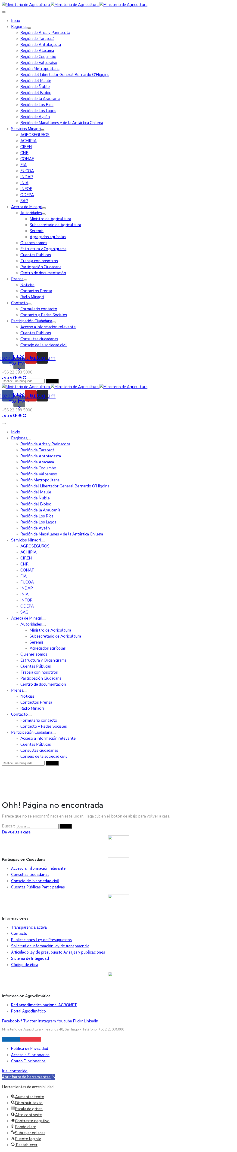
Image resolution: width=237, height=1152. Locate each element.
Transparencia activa (29, 927)
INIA (24, 182)
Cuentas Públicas (35, 255)
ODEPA (27, 195)
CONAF (27, 158)
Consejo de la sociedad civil (43, 345)
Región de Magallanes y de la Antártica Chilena (61, 122)
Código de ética (24, 964)
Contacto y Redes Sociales (43, 315)
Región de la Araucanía (40, 98)
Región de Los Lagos (38, 110)
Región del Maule (35, 80)
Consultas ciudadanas (39, 339)
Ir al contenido (15, 1071)
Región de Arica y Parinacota (45, 32)
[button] (28, 1077)
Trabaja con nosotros (39, 261)
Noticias (27, 285)
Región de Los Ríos (36, 104)
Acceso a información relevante (48, 327)
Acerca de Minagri (26, 207)
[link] (4, 416)
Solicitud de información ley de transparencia (50, 946)
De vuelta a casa (16, 832)
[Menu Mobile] (4, 12)
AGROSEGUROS (35, 134)
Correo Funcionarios (28, 1061)
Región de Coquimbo (38, 56)
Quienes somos (33, 243)
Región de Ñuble (35, 86)
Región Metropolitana (39, 68)
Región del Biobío (35, 92)
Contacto (19, 303)
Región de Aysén (35, 116)
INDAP (26, 176)
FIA (23, 164)
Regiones (19, 26)
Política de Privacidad (29, 1048)
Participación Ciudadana (40, 267)
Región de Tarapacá (37, 38)
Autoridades (31, 213)
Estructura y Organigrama (43, 249)
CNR (24, 152)
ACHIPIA (28, 140)
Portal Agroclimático (28, 1011)
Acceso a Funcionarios (30, 1054)
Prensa (17, 279)
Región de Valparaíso (38, 62)
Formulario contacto (38, 309)
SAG (24, 201)
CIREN (26, 146)
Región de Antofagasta (40, 44)
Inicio (15, 20)
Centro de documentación (43, 273)
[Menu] (29, 28)
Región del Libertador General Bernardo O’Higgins (64, 74)
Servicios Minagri (26, 128)
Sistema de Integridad (30, 958)
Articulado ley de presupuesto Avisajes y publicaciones (58, 952)
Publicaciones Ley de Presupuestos (41, 939)
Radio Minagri (32, 297)
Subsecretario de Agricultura (55, 225)
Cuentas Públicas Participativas (38, 887)
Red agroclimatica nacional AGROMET (44, 1005)
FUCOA (27, 170)
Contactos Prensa (36, 291)
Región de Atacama (37, 50)
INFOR (26, 188)
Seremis (37, 231)
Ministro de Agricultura (50, 219)
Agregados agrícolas (48, 237)
